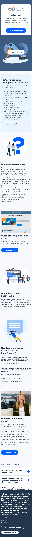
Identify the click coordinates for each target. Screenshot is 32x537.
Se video (15, 52)
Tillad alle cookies (10, 532)
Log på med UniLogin (16, 30)
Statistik (4, 522)
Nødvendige (6, 520)
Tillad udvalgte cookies (12, 527)
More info (4, 517)
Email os (3, 447)
